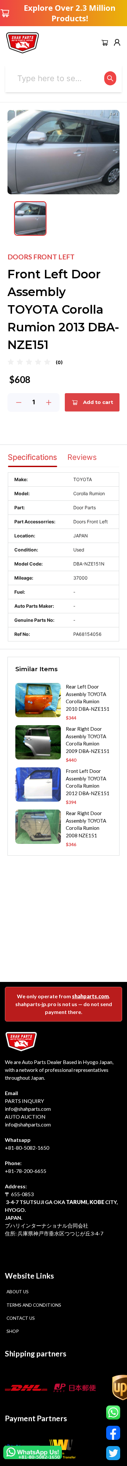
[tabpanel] (63, 556)
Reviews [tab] (82, 457)
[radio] (10, 362)
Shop (13, 1331)
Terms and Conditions (34, 1305)
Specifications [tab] (32, 457)
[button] (30, 218)
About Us (18, 1291)
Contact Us (21, 1318)
